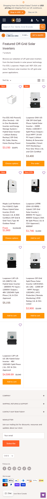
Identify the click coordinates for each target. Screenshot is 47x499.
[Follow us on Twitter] (9, 468)
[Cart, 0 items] (42, 20)
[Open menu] (4, 20)
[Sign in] (31, 20)
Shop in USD (15, 12)
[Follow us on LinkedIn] (29, 468)
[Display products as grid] (39, 80)
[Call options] (37, 20)
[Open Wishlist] (43, 495)
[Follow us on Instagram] (14, 468)
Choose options (11, 163)
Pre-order (35, 163)
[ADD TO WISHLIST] (20, 86)
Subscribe (11, 443)
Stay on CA (32, 12)
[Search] (42, 27)
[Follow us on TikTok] (24, 468)
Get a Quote (38, 35)
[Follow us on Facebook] (4, 468)
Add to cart (35, 238)
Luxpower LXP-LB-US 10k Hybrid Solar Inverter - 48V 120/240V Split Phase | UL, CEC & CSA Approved (12, 363)
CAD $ (6, 456)
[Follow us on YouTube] (19, 468)
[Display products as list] (43, 80)
